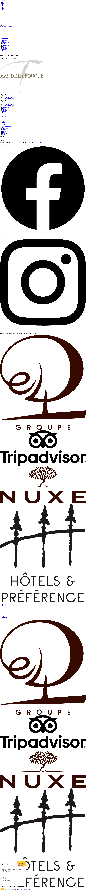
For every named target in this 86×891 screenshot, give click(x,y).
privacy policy (39, 142)
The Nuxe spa (9, 26)
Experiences (4, 40)
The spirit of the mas (6, 35)
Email (1, 139)
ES (2, 4)
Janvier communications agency (13, 610)
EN (3, 3)
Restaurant (5, 26)
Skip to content (3, 0)
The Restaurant (5, 38)
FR (3, 2)
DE (3, 5)
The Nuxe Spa (5, 39)
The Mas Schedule (5, 42)
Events (3, 41)
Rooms (1, 26)
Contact (3, 43)
